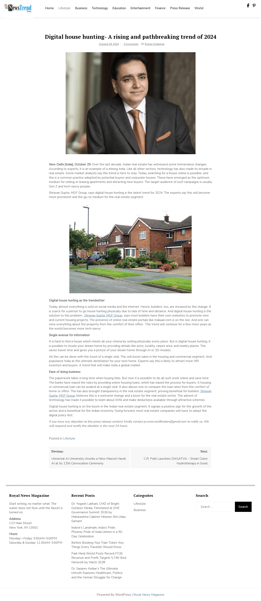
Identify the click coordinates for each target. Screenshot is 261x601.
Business (81, 8)
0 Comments (131, 44)
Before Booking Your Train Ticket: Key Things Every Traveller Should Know (97, 545)
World (199, 8)
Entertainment (140, 8)
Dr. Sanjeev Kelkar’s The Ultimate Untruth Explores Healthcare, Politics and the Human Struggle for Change (97, 573)
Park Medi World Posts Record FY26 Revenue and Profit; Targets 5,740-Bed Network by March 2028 (98, 557)
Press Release (180, 8)
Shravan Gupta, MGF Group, (103, 315)
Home (49, 8)
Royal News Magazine (148, 595)
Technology (100, 8)
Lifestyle (64, 8)
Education (119, 8)
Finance (160, 8)
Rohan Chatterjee (154, 44)
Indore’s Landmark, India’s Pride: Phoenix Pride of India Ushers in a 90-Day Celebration (97, 532)
